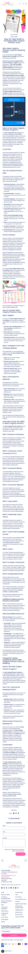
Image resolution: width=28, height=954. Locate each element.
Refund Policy (18, 912)
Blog (2, 904)
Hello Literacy (4, 911)
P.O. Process (18, 897)
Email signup (4, 919)
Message (5, 838)
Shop (2, 892)
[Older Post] (2, 860)
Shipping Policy (19, 910)
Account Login (19, 892)
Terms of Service (19, 917)
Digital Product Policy (21, 904)
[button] (23, 4)
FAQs (16, 894)
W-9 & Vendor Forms (20, 899)
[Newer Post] (25, 860)
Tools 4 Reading (8, 328)
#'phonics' (14, 810)
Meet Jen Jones (5, 894)
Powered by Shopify (18, 940)
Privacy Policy (18, 914)
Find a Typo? (4, 917)
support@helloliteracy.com (8, 875)
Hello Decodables (9, 940)
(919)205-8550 (5, 877)
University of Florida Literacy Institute (12, 164)
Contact (17, 901)
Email (4, 831)
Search (3, 921)
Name (4, 825)
